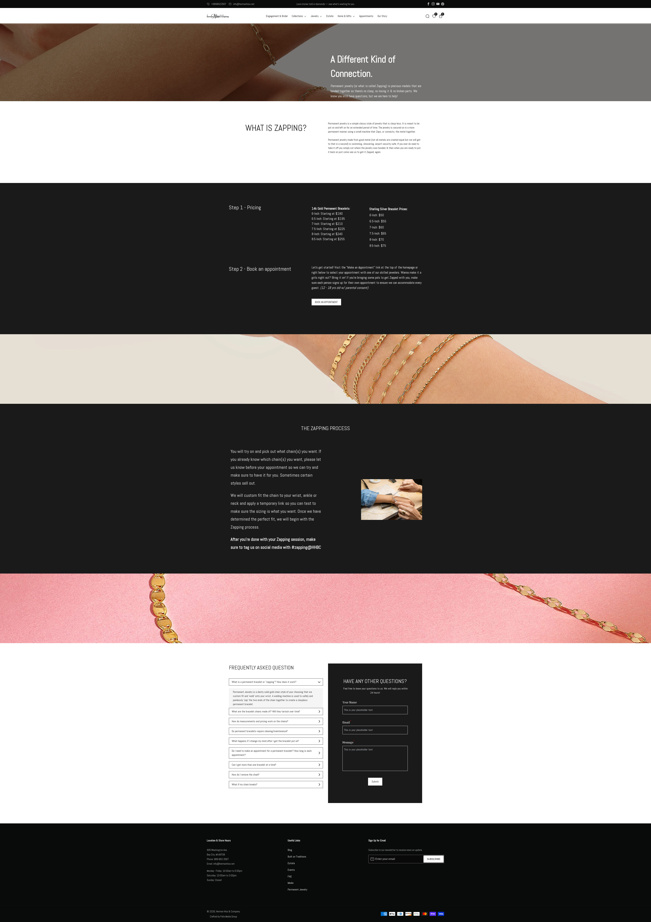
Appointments (366, 16)
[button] (427, 16)
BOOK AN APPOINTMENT (326, 302)
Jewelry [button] (315, 16)
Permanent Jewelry (297, 889)
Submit (375, 781)
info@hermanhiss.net (243, 4)
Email (346, 722)
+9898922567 (218, 4)
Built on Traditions (297, 856)
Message (348, 742)
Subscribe (433, 859)
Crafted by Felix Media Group (223, 916)
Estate (329, 16)
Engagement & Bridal (277, 16)
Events (291, 870)
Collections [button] (298, 16)
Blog (290, 850)
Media (290, 883)
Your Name (349, 702)
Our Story (382, 16)
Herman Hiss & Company (228, 911)
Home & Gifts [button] (345, 16)
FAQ (290, 876)
